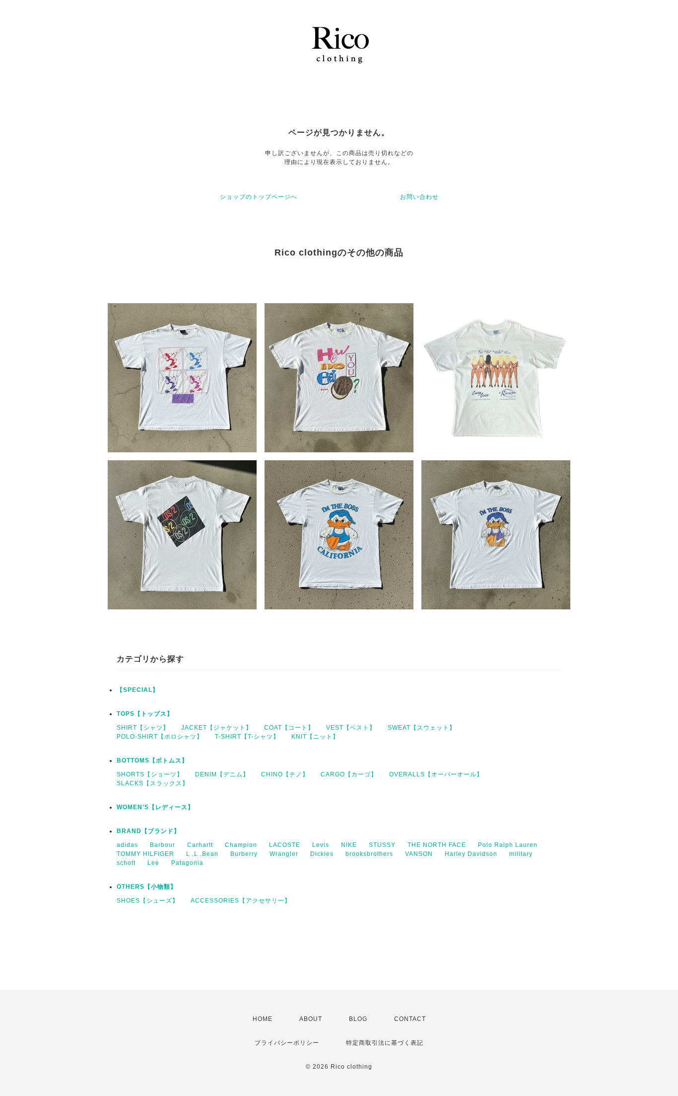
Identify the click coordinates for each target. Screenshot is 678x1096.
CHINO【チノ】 (285, 774)
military (521, 853)
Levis (320, 845)
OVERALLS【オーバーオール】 (436, 774)
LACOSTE (284, 845)
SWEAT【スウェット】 (422, 727)
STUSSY (382, 845)
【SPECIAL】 (138, 689)
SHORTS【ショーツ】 (150, 774)
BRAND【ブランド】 (148, 831)
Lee (153, 862)
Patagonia (187, 862)
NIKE (349, 845)
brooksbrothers (369, 853)
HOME (262, 1018)
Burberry (244, 853)
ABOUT (310, 1018)
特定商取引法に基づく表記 (384, 1042)
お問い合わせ (419, 196)
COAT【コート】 (289, 727)
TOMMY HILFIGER (145, 853)
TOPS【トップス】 (145, 713)
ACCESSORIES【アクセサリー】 (241, 900)
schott (126, 862)
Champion (241, 845)
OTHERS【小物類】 (147, 886)
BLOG (358, 1018)
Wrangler (284, 853)
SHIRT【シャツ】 (143, 727)
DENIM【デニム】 (222, 774)
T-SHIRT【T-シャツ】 (247, 736)
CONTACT (410, 1018)
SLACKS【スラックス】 (153, 783)
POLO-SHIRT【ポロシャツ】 (160, 736)
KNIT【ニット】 (315, 736)
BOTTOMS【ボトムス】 (152, 760)
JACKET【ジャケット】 (216, 727)
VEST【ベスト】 (351, 727)
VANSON (419, 853)
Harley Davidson (471, 853)
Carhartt (200, 845)
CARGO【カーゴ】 (349, 774)
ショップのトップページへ (258, 196)
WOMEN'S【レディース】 (155, 807)
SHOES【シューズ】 (148, 900)
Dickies (322, 853)
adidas (127, 845)
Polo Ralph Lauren (508, 845)
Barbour (162, 845)
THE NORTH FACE (436, 845)
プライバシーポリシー (287, 1042)
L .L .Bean (202, 853)
